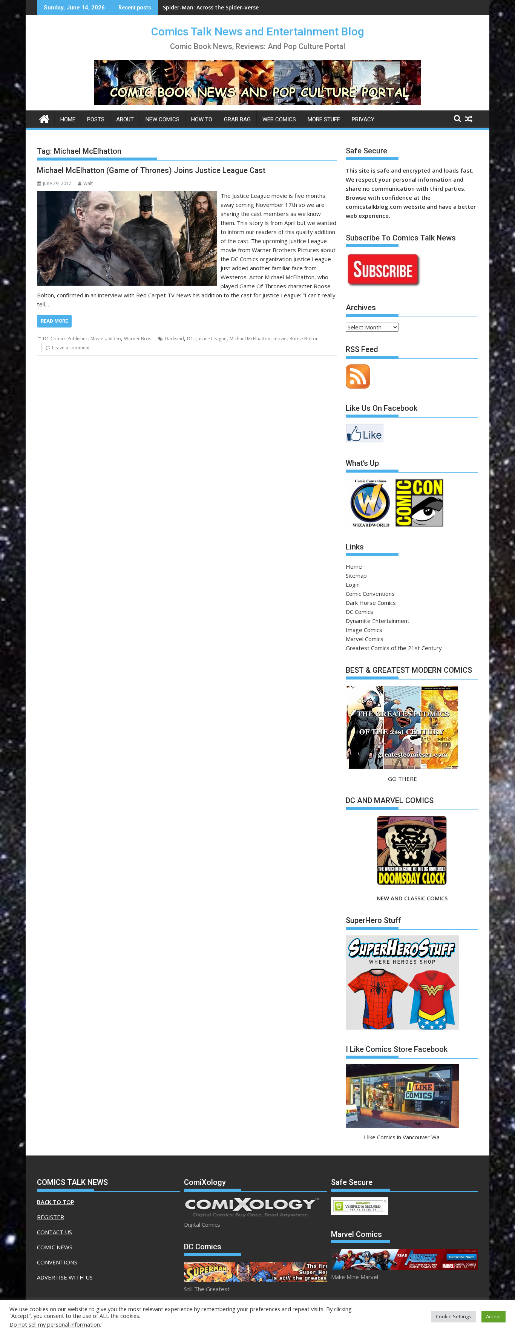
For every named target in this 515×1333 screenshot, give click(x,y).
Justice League (211, 338)
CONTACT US (54, 1232)
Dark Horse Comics (371, 602)
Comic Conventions (370, 593)
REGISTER (50, 1217)
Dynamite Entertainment (377, 620)
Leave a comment (71, 347)
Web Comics (279, 119)
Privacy (363, 119)
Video (115, 338)
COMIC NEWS (54, 1247)
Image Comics (364, 630)
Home (67, 119)
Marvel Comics (364, 639)
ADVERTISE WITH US (65, 1277)
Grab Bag (237, 119)
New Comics (162, 119)
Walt (88, 183)
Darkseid (174, 338)
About (125, 119)
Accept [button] (493, 1316)
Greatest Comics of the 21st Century (394, 648)
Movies (98, 338)
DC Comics (359, 611)
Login (353, 584)
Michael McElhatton (250, 338)
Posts (95, 119)
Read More (54, 321)
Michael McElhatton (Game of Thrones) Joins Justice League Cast (151, 170)
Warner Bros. (138, 338)
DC (190, 338)
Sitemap (356, 575)
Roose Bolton (304, 338)
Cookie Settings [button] (453, 1316)
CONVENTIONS (57, 1262)
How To (201, 119)
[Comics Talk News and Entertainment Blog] (44, 118)
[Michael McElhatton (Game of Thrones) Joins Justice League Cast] (127, 195)
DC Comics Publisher (65, 338)
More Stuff (324, 119)
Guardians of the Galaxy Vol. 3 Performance (221, 7)
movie (280, 338)
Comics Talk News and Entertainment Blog (257, 31)
